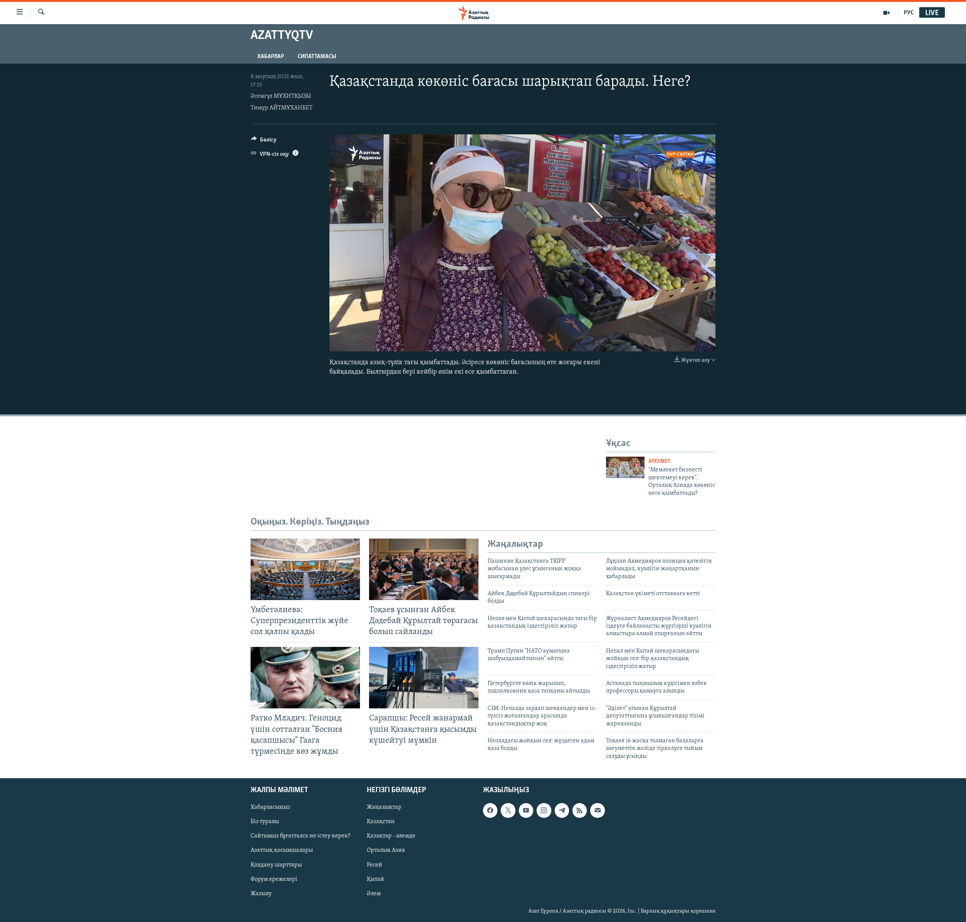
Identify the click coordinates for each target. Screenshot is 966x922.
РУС (909, 13)
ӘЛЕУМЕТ (659, 461)
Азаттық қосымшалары (282, 851)
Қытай (375, 879)
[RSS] (579, 810)
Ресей (374, 865)
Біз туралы (265, 822)
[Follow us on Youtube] (526, 810)
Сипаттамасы (317, 57)
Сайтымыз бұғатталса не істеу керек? (300, 836)
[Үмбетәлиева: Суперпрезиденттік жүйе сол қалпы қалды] (305, 569)
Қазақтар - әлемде (391, 836)
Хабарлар (270, 57)
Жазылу (261, 894)
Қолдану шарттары (276, 865)
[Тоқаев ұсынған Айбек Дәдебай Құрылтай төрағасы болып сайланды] (423, 569)
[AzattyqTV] (886, 12)
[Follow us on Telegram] (562, 810)
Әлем (374, 894)
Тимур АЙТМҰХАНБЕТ (281, 108)
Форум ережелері (274, 879)
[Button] (264, 141)
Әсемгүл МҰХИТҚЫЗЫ (281, 96)
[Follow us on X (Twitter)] (508, 810)
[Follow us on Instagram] (544, 810)
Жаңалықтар (384, 808)
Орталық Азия (386, 851)
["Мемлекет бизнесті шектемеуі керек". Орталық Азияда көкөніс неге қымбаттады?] (625, 467)
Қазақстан (381, 822)
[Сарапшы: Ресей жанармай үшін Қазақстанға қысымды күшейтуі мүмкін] (423, 677)
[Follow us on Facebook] (490, 810)
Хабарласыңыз (270, 808)
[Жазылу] (597, 810)
